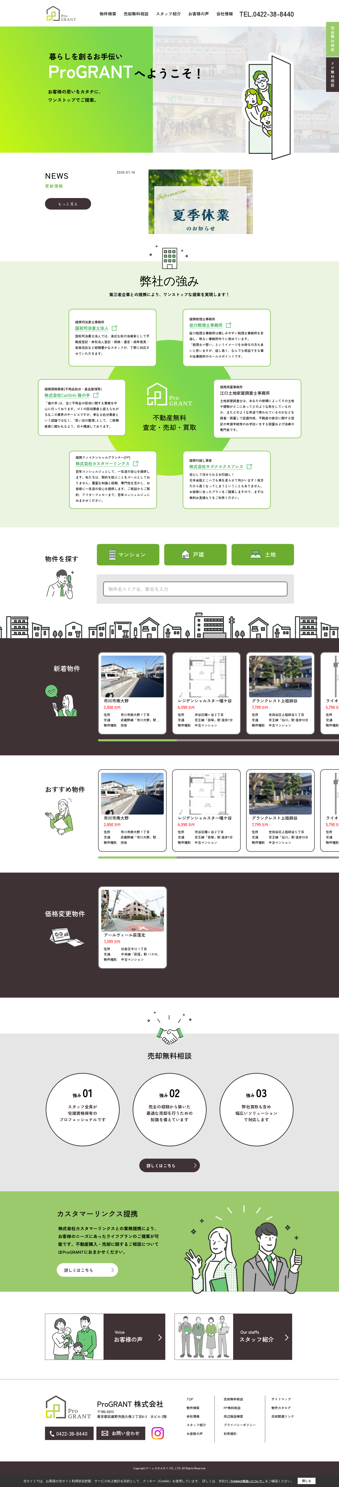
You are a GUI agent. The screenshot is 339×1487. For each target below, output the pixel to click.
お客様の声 (198, 14)
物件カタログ (281, 1408)
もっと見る (68, 204)
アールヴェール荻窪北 (124, 935)
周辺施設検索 (233, 1416)
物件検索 (108, 14)
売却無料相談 (136, 14)
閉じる (306, 1481)
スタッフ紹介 (168, 14)
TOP (190, 1399)
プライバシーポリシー (240, 1425)
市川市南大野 (116, 701)
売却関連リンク (282, 1416)
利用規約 (230, 1434)
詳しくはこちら (160, 1166)
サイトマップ (281, 1399)
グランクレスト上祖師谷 (274, 701)
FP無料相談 (232, 1408)
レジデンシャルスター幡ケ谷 (205, 701)
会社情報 (224, 14)
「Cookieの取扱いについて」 (246, 1481)
